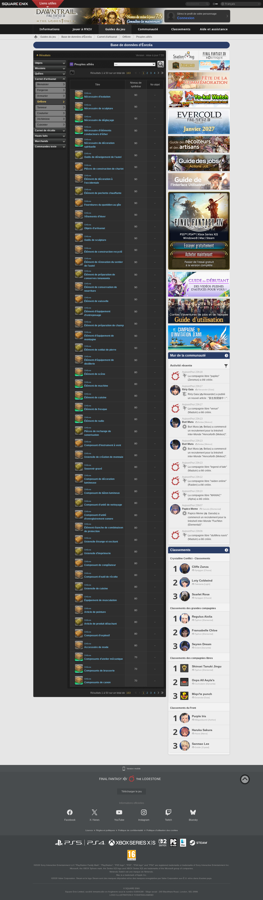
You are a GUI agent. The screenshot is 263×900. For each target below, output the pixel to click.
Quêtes (39, 73)
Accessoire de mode (96, 647)
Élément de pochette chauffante (102, 193)
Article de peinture (95, 612)
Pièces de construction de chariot (103, 168)
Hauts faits (41, 135)
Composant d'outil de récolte (101, 576)
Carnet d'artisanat (45, 79)
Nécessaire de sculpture (98, 108)
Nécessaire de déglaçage (99, 120)
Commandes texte (46, 146)
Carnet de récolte (45, 130)
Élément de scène (94, 374)
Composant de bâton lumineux (102, 493)
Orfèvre (87, 93)
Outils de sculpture (95, 240)
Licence (89, 830)
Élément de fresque (95, 409)
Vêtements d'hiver (95, 216)
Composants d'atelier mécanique (103, 659)
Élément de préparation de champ (104, 325)
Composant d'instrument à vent (102, 445)
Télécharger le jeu (131, 791)
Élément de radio (94, 421)
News (96, 819)
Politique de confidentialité (130, 830)
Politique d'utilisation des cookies (162, 830)
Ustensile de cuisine (96, 588)
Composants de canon (97, 682)
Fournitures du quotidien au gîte (102, 204)
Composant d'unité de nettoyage (103, 504)
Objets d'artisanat (94, 228)
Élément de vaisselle (96, 301)
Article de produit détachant (100, 623)
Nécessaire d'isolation (97, 96)
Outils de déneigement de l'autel (102, 157)
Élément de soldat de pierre (100, 349)
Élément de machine (96, 385)
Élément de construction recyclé (103, 251)
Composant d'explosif (97, 635)
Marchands (41, 141)
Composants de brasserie (99, 670)
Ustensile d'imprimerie (97, 553)
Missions (40, 68)
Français (230, 4)
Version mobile (134, 769)
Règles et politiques (105, 830)
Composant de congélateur (100, 565)
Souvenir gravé (93, 468)
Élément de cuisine (95, 397)
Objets (39, 63)
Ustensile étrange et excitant (101, 541)
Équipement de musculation (100, 600)
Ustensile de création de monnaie (103, 457)
